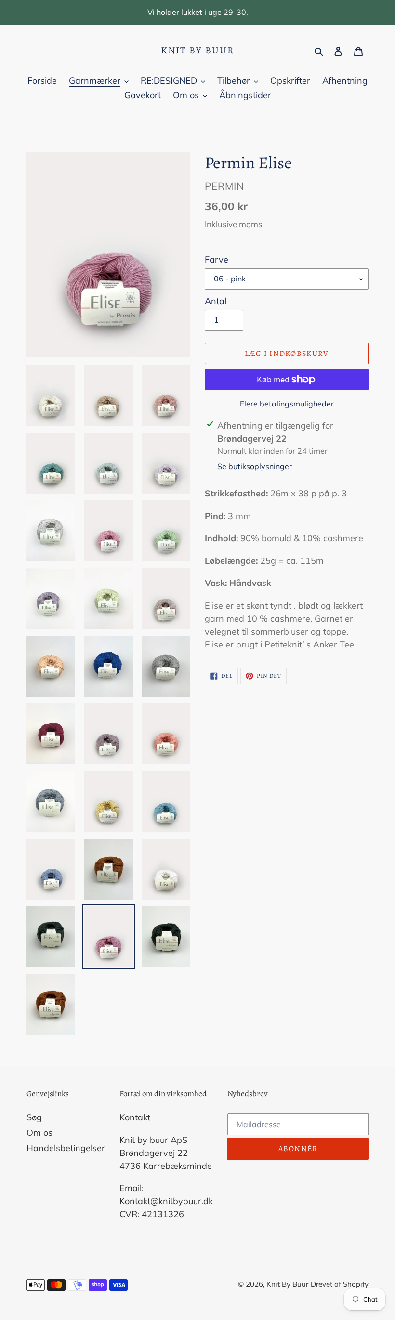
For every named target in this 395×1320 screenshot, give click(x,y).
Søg (34, 1117)
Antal (215, 300)
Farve (216, 259)
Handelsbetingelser (65, 1148)
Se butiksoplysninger (254, 466)
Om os (39, 1132)
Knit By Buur (197, 50)
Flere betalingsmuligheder (287, 403)
